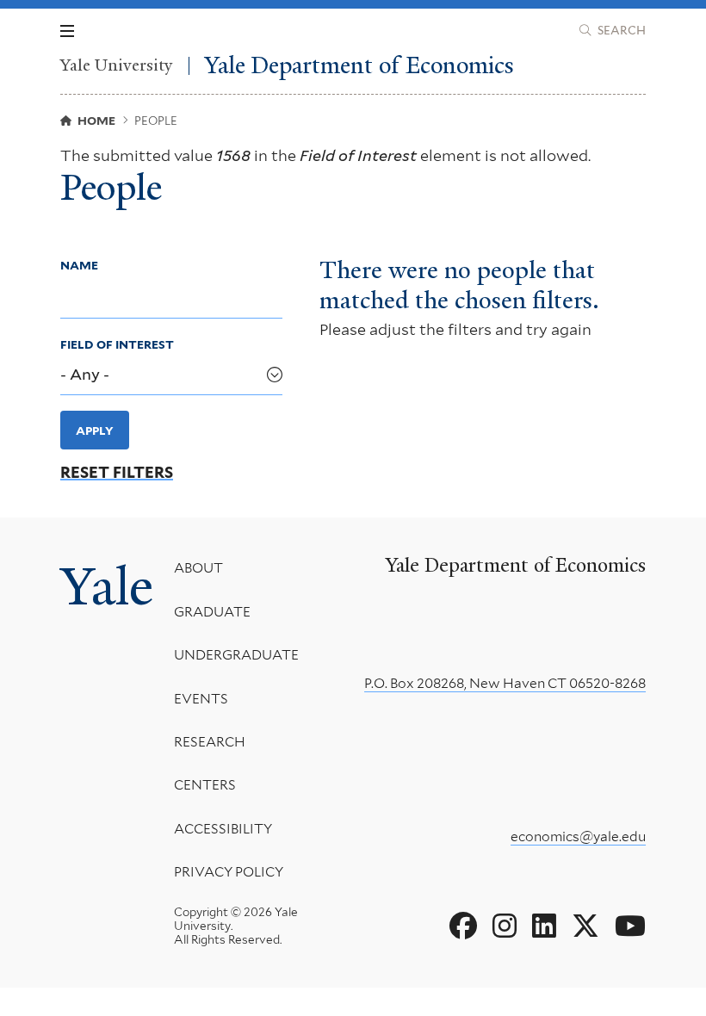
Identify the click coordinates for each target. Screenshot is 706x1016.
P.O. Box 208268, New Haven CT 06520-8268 (505, 683)
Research (209, 742)
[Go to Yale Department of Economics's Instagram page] (504, 926)
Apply (95, 430)
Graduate (212, 612)
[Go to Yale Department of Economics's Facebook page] (463, 926)
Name (79, 265)
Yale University (116, 66)
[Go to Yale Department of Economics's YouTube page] (630, 926)
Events (201, 699)
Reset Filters (116, 472)
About (198, 568)
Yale (106, 587)
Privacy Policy (228, 872)
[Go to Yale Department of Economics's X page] (585, 926)
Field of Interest (117, 344)
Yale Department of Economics (359, 65)
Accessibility (223, 829)
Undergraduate (236, 655)
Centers (205, 785)
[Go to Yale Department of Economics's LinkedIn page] (544, 926)
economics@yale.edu (578, 836)
